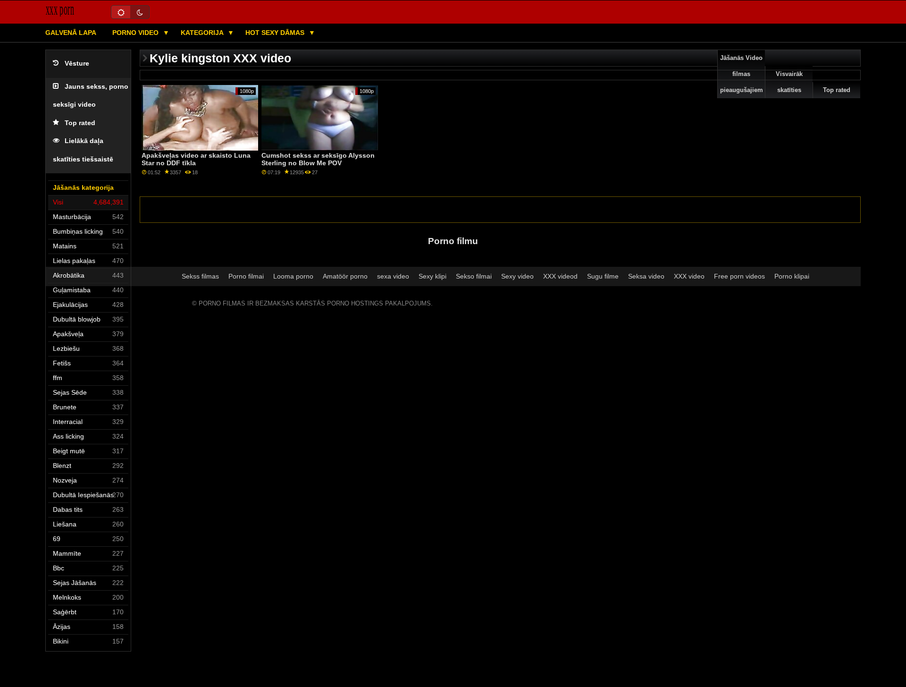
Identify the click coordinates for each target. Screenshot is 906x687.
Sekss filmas (200, 276)
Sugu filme (603, 276)
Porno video (136, 32)
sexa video (393, 276)
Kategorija (203, 32)
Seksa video (646, 276)
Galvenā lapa (70, 32)
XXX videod (560, 276)
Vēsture (77, 63)
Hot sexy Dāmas (275, 32)
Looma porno (293, 276)
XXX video (689, 276)
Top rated (80, 123)
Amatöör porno (345, 276)
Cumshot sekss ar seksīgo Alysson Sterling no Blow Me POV (318, 159)
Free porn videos (739, 276)
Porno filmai (246, 276)
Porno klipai (791, 276)
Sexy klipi (432, 276)
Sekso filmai (474, 276)
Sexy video (517, 276)
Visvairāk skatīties (789, 82)
